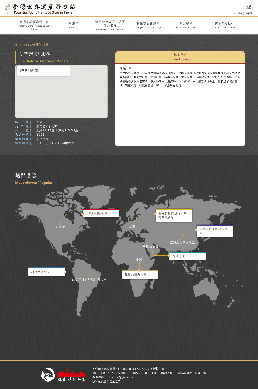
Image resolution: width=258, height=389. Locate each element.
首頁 (17, 45)
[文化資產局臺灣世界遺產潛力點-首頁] (40, 8)
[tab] (180, 57)
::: (4, 8)
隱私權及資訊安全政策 (106, 381)
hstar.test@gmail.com (121, 377)
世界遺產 (25, 45)
